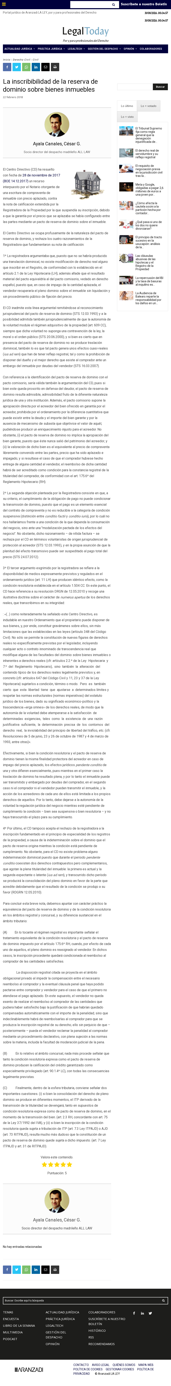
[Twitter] (17, 67)
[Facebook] (7, 67)
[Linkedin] (36, 67)
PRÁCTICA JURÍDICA (60, 1319)
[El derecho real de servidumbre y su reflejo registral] (126, 153)
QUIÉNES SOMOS (124, 1365)
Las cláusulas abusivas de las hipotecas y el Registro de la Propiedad (146, 262)
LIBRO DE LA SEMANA (19, 1325)
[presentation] (127, 105)
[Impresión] (55, 67)
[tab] (127, 105)
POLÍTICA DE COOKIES (88, 1369)
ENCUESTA (11, 1319)
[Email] (45, 67)
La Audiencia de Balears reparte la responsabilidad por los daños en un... (148, 298)
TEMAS (8, 1312)
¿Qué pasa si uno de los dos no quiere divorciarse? (149, 225)
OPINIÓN (52, 1344)
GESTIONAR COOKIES (120, 1369)
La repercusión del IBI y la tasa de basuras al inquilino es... (149, 281)
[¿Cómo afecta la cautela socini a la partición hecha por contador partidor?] (126, 205)
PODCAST (10, 1339)
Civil (35, 59)
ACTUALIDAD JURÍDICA (62, 1312)
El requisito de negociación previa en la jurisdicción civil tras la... (149, 170)
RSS (91, 1337)
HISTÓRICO (97, 1330)
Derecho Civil (21, 59)
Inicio (6, 59)
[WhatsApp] (26, 67)
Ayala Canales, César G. (57, 143)
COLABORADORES (101, 1312)
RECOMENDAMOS (101, 1344)
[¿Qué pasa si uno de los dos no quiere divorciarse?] (126, 224)
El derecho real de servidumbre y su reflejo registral (147, 154)
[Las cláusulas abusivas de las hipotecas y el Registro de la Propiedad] (126, 258)
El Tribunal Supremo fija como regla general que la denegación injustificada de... (149, 135)
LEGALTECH (54, 1325)
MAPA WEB (145, 1365)
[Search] (114, 4)
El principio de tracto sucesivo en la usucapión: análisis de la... (149, 242)
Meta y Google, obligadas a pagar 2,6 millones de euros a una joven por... (149, 189)
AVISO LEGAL (100, 1365)
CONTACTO (81, 1365)
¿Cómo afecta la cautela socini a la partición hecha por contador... (148, 208)
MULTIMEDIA (13, 1332)
